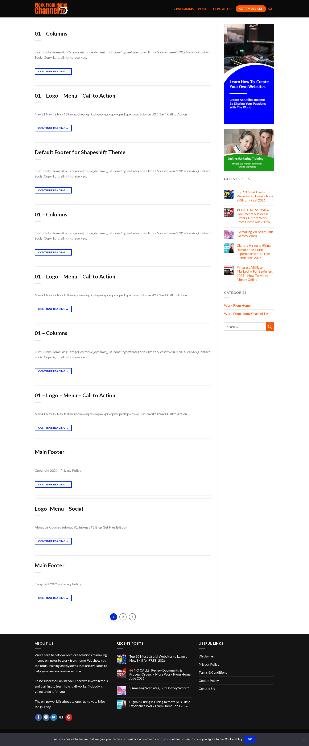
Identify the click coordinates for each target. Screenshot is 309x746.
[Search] (270, 9)
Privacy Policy (209, 664)
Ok (250, 739)
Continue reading (53, 71)
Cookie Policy (209, 680)
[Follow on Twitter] (53, 717)
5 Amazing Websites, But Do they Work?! (255, 234)
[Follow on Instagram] (46, 717)
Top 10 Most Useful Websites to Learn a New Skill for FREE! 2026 (255, 196)
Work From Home (237, 305)
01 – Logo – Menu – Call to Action (75, 95)
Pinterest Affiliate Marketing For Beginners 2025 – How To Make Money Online (255, 273)
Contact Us (223, 9)
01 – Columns (51, 33)
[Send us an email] (61, 717)
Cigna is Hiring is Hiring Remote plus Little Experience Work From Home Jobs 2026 (254, 251)
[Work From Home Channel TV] (51, 9)
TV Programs (182, 9)
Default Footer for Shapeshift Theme (80, 152)
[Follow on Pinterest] (68, 717)
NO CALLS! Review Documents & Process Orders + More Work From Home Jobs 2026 (253, 216)
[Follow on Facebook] (38, 717)
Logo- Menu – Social (59, 508)
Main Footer (50, 452)
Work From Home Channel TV (246, 313)
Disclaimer (206, 656)
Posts (203, 9)
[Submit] (270, 326)
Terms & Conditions (213, 672)
